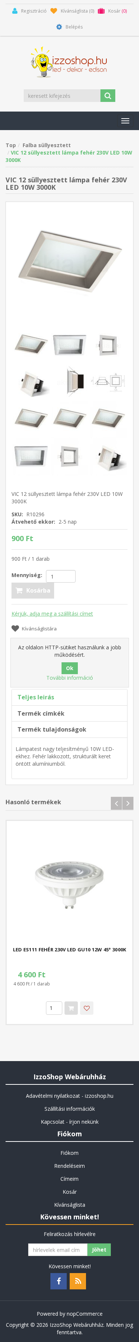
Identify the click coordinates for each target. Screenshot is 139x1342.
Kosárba (38, 590)
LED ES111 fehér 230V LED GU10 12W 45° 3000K (69, 950)
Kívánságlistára (39, 628)
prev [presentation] (116, 803)
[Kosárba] (71, 1008)
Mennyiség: (26, 575)
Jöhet (99, 1249)
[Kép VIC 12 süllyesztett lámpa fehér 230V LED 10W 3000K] (69, 264)
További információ (69, 677)
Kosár (70, 1191)
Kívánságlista (69, 1204)
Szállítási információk (69, 1108)
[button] (125, 121)
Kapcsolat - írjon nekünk (70, 1121)
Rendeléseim (69, 1165)
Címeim (69, 1178)
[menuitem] (69, 1095)
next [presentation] (127, 803)
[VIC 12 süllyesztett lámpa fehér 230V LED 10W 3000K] (32, 419)
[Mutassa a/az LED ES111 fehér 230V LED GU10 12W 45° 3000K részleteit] (69, 884)
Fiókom (69, 1152)
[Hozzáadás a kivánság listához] (86, 1008)
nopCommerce (85, 1313)
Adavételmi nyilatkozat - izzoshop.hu (69, 1095)
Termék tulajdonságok (51, 729)
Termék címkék (40, 713)
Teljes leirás (35, 697)
